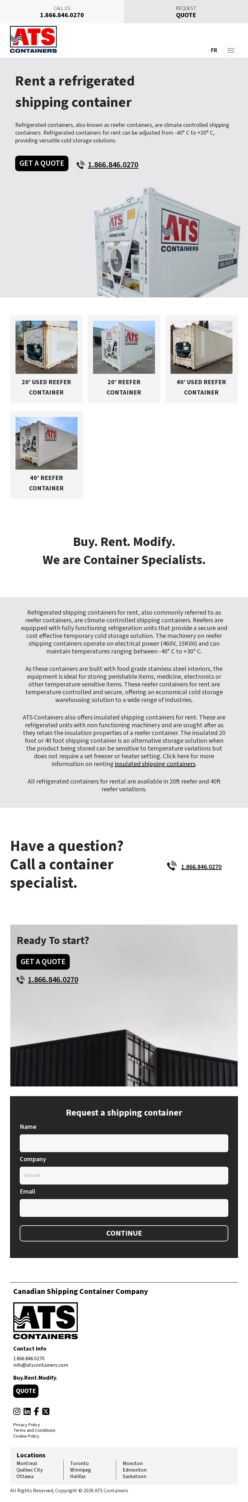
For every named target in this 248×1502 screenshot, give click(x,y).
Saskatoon (134, 1476)
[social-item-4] (45, 1411)
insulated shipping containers (155, 764)
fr (214, 50)
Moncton (133, 1463)
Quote (26, 1391)
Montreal (26, 1463)
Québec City (29, 1470)
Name (28, 1127)
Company (33, 1159)
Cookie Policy (26, 1437)
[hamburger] (231, 50)
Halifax (78, 1476)
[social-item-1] (16, 1411)
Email (27, 1192)
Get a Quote (41, 163)
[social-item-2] (27, 1411)
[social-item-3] (36, 1411)
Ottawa (25, 1476)
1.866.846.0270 (29, 1358)
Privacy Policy (26, 1425)
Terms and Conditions (34, 1431)
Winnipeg (80, 1470)
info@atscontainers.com (40, 1365)
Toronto (79, 1463)
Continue (124, 1233)
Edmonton (135, 1470)
